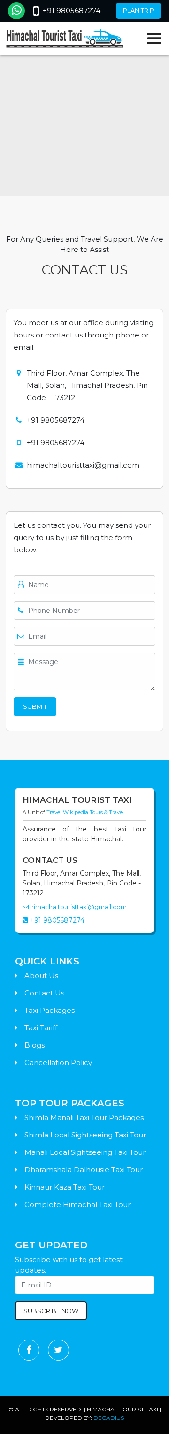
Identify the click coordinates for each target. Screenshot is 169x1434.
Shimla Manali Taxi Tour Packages (84, 1117)
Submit (35, 706)
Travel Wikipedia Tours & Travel (85, 812)
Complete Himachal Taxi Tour (77, 1204)
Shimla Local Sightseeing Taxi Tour (85, 1134)
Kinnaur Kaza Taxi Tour (64, 1187)
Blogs (34, 1045)
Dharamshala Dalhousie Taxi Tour (83, 1169)
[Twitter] (58, 1350)
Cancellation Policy (58, 1062)
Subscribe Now (50, 1311)
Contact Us (44, 992)
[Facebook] (28, 1350)
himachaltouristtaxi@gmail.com (78, 906)
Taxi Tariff (40, 1027)
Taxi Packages (49, 1010)
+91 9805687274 (71, 10)
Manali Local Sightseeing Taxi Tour (85, 1152)
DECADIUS (108, 1417)
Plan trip (138, 10)
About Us (41, 975)
